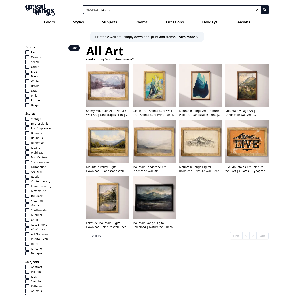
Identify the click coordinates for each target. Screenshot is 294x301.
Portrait (36, 272)
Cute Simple (39, 224)
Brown (35, 86)
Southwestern (40, 210)
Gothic (35, 205)
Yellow (35, 62)
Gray (34, 91)
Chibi (34, 220)
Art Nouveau (39, 234)
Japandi (36, 147)
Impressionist (40, 123)
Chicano (36, 248)
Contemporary (40, 181)
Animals (36, 291)
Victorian (37, 200)
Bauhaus (37, 138)
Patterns (36, 286)
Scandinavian (40, 162)
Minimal (36, 215)
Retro (34, 244)
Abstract (36, 267)
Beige (35, 105)
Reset (74, 48)
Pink (34, 95)
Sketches (37, 281)
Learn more (186, 37)
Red (33, 52)
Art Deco (36, 172)
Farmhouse (38, 167)
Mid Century (39, 157)
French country (41, 186)
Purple (35, 100)
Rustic (35, 176)
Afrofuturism (39, 229)
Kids (34, 276)
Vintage (36, 119)
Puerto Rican (39, 239)
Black (34, 76)
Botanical (37, 133)
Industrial (37, 196)
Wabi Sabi (37, 152)
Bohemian (38, 143)
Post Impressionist (43, 128)
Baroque (36, 253)
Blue (34, 71)
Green (35, 67)
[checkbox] (27, 52)
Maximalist (38, 191)
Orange (36, 57)
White (35, 81)
